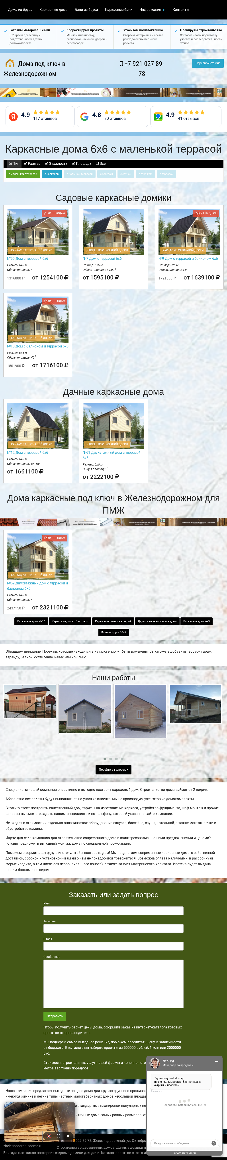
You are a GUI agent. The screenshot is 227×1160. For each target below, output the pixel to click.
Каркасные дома (53, 10)
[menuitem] (20, 10)
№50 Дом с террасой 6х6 (27, 258)
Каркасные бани (118, 10)
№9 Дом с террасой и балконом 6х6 (188, 258)
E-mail (47, 939)
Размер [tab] (33, 163)
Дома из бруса (20, 10)
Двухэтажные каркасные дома (157, 621)
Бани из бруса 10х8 (113, 632)
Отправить (55, 1016)
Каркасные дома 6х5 (196, 621)
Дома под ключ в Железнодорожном (34, 69)
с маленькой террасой (23, 174)
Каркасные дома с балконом (70, 621)
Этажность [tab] (57, 163)
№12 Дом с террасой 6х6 (27, 452)
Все (102, 163)
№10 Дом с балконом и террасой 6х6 (37, 346)
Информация (150, 10)
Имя (46, 903)
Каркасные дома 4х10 (31, 621)
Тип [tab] (15, 163)
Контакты (181, 10)
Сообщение (51, 956)
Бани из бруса (86, 10)
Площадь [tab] (83, 163)
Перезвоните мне (208, 63)
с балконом (52, 174)
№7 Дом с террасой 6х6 (102, 258)
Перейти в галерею (113, 770)
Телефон (49, 921)
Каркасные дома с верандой (113, 621)
